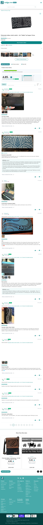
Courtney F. (6, 89)
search (35, 7)
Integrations (3, 489)
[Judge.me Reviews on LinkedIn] (20, 478)
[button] (38, 471)
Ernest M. (6, 393)
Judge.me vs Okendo (3, 507)
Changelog (36, 490)
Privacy (9, 523)
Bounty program (20, 502)
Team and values (12, 501)
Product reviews (4, 482)
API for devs (36, 489)
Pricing (18, 482)
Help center (36, 487)
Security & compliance (19, 488)
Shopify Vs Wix (28, 496)
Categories (28, 503)
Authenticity (13, 523)
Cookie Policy (28, 523)
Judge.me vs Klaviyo (3, 510)
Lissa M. (5, 339)
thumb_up (35, 128)
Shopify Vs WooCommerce (28, 489)
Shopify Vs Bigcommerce (28, 486)
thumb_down (39, 128)
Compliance (18, 523)
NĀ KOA (10, 45)
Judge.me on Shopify (28, 483)
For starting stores (11, 485)
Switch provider (4, 511)
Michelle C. (6, 302)
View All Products (6, 471)
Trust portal (19, 489)
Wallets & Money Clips (5, 10)
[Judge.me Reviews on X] (18, 478)
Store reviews (3, 484)
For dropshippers (12, 482)
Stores (27, 502)
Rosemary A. (6, 132)
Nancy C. (6, 408)
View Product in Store (21, 42)
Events (35, 484)
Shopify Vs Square (28, 494)
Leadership (11, 502)
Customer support (19, 485)
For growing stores (11, 488)
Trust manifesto (20, 491)
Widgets (2, 487)
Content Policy (23, 523)
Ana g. (5, 180)
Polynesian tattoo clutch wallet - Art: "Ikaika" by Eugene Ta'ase (18, 35)
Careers (10, 504)
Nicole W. (6, 254)
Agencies (35, 486)
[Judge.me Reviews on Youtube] (23, 478)
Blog (35, 482)
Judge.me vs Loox (3, 501)
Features (2, 486)
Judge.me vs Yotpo (3, 504)
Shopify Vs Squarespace (28, 491)
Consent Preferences (34, 523)
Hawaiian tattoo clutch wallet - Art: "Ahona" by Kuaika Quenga (20, 92)
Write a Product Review (21, 59)
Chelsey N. (6, 213)
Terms (6, 523)
